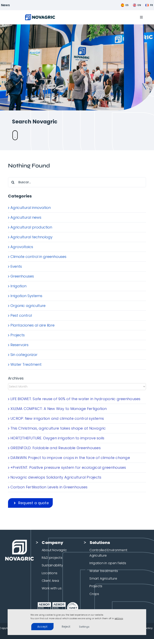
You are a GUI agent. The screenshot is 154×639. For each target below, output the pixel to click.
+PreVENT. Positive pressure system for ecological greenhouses (68, 467)
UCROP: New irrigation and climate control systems (57, 418)
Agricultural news (25, 217)
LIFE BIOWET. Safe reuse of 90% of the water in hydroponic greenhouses (75, 398)
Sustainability (52, 565)
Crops (94, 594)
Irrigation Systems (26, 295)
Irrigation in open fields (107, 563)
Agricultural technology (31, 236)
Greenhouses (22, 276)
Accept (42, 627)
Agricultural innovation (30, 207)
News (5, 5)
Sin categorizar (23, 354)
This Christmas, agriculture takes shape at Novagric (58, 428)
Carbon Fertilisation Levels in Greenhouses (48, 487)
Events (16, 266)
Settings (84, 627)
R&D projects (52, 557)
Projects (17, 335)
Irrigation (18, 285)
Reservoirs (19, 344)
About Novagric (54, 550)
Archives (16, 378)
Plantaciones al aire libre (32, 325)
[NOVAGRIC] (40, 15)
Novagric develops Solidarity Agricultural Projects (55, 477)
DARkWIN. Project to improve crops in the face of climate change (70, 457)
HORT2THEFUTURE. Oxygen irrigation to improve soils (57, 438)
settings (119, 618)
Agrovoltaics (21, 246)
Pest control (21, 315)
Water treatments (103, 571)
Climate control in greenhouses (38, 256)
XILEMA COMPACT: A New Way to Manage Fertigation (58, 408)
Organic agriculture (28, 305)
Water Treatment (26, 364)
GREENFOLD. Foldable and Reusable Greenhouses (55, 447)
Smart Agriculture (103, 578)
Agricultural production (31, 227)
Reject (66, 627)
